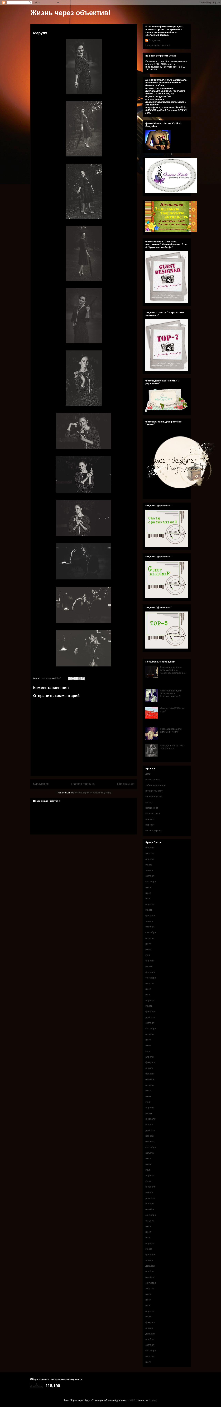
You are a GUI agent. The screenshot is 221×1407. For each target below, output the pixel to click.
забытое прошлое (155, 785)
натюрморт (151, 807)
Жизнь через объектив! (70, 13)
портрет (149, 824)
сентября (150, 881)
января (149, 870)
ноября (149, 847)
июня (148, 892)
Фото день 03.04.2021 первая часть (172, 747)
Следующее (41, 783)
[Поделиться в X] (76, 678)
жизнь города (152, 779)
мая (147, 898)
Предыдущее (125, 783)
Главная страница (83, 783)
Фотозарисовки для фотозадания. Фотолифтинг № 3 (171, 693)
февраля (150, 915)
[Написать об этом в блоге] (73, 678)
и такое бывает (153, 790)
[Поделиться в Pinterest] (83, 678)
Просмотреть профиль (158, 45)
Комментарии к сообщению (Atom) (93, 792)
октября (149, 875)
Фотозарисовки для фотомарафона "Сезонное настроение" (173, 670)
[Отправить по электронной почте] (69, 678)
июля (148, 887)
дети (148, 773)
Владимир (155, 40)
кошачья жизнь (153, 796)
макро (148, 802)
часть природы (153, 830)
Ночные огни (152, 813)
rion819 (131, 1400)
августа (149, 853)
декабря (150, 1017)
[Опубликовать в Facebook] (79, 678)
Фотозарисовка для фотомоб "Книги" (171, 730)
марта (148, 864)
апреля (149, 859)
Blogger (152, 1400)
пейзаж (149, 819)
